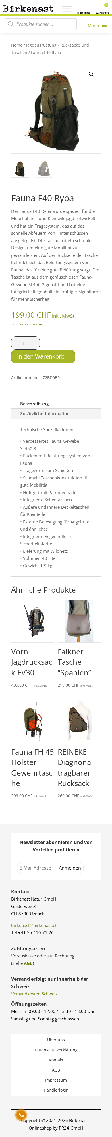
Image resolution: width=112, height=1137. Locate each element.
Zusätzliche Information (45, 413)
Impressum (56, 1080)
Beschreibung (34, 403)
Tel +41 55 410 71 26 (32, 932)
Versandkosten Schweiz (34, 994)
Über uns (56, 1039)
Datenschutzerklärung (56, 1050)
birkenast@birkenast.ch (34, 925)
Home (16, 45)
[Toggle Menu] (67, 9)
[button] (91, 74)
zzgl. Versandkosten (27, 324)
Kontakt (56, 1060)
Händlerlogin (56, 1090)
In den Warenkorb (41, 356)
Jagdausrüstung (41, 45)
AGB (28, 963)
